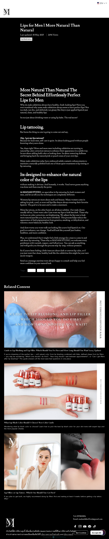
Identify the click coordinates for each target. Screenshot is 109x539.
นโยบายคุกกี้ (68, 534)
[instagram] (80, 527)
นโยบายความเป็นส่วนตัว (50, 534)
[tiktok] (94, 527)
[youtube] (85, 527)
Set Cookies (81, 532)
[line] (89, 527)
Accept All (96, 532)
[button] (102, 3)
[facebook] (75, 527)
